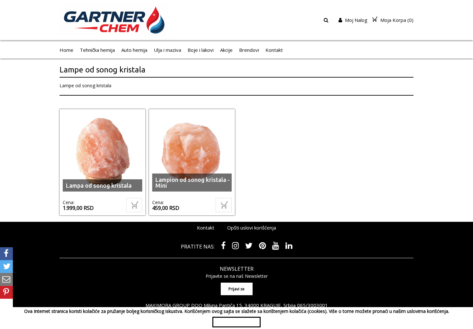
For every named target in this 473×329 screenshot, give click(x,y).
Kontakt (274, 50)
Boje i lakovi (201, 50)
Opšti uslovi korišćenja (251, 227)
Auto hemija (134, 50)
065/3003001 (312, 305)
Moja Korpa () (396, 20)
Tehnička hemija (97, 50)
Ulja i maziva (167, 50)
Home (66, 50)
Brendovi (249, 50)
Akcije (226, 50)
